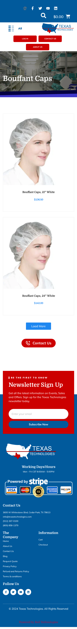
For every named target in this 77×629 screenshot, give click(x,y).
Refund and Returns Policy (16, 571)
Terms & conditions (12, 576)
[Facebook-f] (32, 8)
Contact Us (8, 551)
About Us (7, 546)
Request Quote (10, 561)
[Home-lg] (24, 8)
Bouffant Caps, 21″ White (38, 192)
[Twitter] (40, 8)
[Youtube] (48, 8)
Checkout (43, 544)
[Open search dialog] (43, 16)
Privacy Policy (9, 566)
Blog (5, 556)
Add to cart (38, 183)
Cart (40, 539)
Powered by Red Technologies (38, 622)
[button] (62, 16)
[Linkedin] (55, 8)
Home (6, 541)
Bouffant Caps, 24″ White (38, 295)
